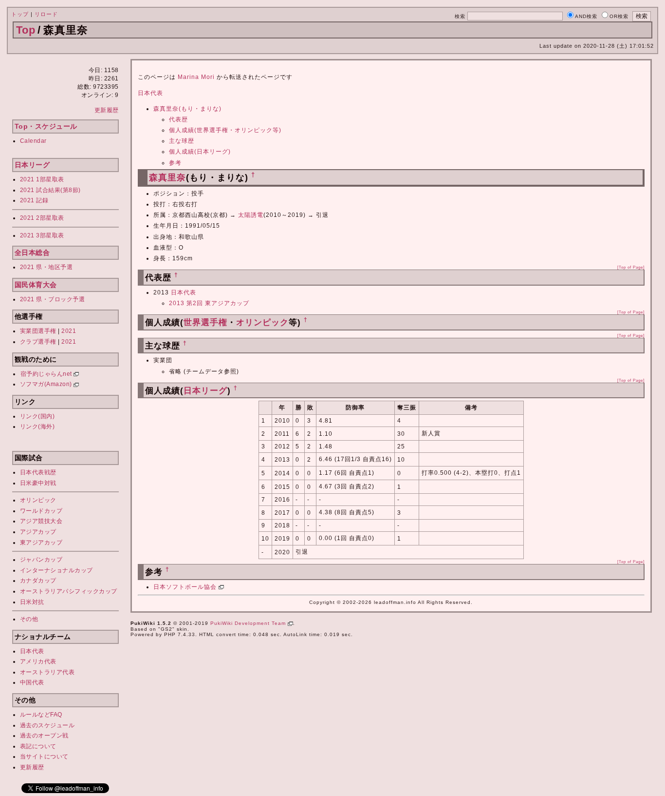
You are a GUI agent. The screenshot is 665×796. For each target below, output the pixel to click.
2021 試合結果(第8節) (50, 190)
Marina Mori (196, 77)
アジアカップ (38, 531)
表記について (38, 746)
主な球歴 (181, 140)
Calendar (33, 140)
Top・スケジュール (46, 126)
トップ (20, 14)
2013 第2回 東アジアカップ (209, 303)
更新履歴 (106, 110)
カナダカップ (38, 580)
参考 (175, 162)
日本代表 (32, 651)
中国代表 (32, 682)
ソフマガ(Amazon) (47, 384)
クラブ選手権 (38, 341)
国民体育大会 (36, 285)
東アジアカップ (41, 542)
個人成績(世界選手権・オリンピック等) (225, 130)
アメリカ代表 (38, 661)
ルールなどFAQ (41, 714)
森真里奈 (167, 177)
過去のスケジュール (47, 725)
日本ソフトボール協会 (186, 586)
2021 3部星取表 (42, 235)
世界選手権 (205, 322)
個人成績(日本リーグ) (200, 151)
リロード (46, 14)
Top (26, 30)
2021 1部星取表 (42, 179)
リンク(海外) (37, 426)
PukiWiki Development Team (249, 623)
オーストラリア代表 (47, 672)
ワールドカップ (41, 510)
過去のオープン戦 (44, 735)
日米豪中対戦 (38, 483)
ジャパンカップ (41, 559)
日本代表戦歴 (38, 472)
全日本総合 (32, 252)
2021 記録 (34, 200)
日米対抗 (32, 602)
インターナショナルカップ (56, 570)
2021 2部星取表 (42, 217)
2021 (68, 331)
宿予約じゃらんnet (47, 373)
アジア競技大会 (41, 521)
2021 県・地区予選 (46, 267)
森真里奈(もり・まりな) (187, 108)
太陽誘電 (250, 215)
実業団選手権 (38, 331)
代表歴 (178, 119)
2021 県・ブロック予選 (52, 299)
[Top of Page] (631, 267)
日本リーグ (32, 165)
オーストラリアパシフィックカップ (68, 591)
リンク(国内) (37, 416)
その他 (29, 619)
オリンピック (38, 500)
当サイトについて (44, 756)
